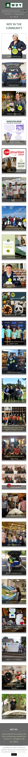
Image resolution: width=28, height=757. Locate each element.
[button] (22, 10)
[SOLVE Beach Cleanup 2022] (14, 219)
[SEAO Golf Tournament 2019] (14, 391)
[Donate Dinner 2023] (14, 46)
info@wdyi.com (19, 14)
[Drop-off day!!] (14, 75)
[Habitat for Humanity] (14, 649)
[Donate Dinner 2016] (14, 534)
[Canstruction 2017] (14, 477)
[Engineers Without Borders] (14, 707)
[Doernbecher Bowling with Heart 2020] (14, 333)
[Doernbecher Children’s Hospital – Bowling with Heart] (14, 621)
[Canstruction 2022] (14, 161)
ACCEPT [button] (14, 754)
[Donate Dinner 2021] (14, 247)
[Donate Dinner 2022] (14, 104)
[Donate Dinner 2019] (14, 362)
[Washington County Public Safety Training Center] (14, 420)
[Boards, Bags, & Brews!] (14, 190)
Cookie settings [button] (21, 752)
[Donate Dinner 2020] (14, 276)
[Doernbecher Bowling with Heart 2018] (14, 448)
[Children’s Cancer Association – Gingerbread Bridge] (14, 678)
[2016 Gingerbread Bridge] (14, 506)
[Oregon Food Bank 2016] (14, 592)
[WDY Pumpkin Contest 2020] (14, 305)
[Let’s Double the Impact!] (14, 132)
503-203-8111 (8, 14)
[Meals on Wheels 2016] (14, 563)
